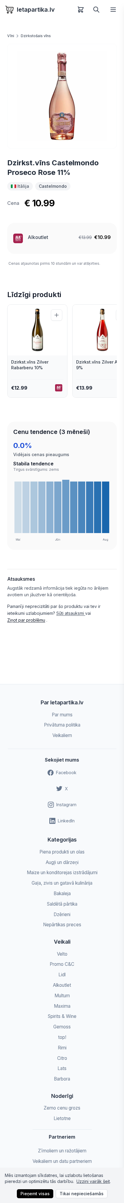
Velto (62, 954)
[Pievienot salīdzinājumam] (56, 315)
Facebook (66, 772)
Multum (62, 995)
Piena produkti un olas (62, 852)
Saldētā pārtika (62, 904)
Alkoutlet (38, 237)
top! (62, 1037)
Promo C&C (62, 964)
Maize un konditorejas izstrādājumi (62, 872)
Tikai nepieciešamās (82, 1193)
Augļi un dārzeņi (62, 862)
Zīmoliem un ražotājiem (62, 1151)
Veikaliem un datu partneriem (62, 1161)
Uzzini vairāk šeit (93, 1181)
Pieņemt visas (35, 1193)
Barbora (62, 1079)
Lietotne (62, 1118)
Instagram (66, 804)
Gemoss (62, 1027)
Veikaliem (62, 735)
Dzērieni (62, 914)
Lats (62, 1068)
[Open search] (96, 10)
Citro (62, 1058)
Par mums (62, 715)
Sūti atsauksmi (70, 613)
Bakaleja (62, 893)
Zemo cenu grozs (62, 1108)
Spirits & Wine (62, 1016)
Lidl (62, 974)
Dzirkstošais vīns (36, 36)
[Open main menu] (113, 10)
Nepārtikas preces (62, 924)
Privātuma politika (62, 725)
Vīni (10, 36)
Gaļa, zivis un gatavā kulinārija (62, 883)
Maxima (62, 1006)
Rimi (62, 1048)
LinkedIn (66, 820)
